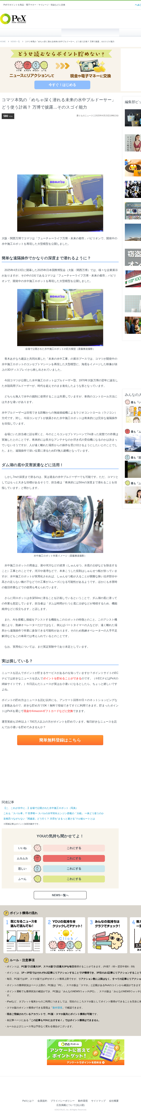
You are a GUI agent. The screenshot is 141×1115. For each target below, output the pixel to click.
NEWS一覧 (15, 41)
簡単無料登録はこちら (60, 740)
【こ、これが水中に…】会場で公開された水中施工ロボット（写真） (40, 808)
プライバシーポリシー (63, 1100)
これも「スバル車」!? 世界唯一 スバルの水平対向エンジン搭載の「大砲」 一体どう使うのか (53, 813)
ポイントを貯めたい (90, 33)
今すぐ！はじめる (62, 85)
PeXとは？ (28, 1100)
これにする (74, 848)
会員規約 (42, 1100)
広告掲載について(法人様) (70, 1105)
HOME (32, 33)
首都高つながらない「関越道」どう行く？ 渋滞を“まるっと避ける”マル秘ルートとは (49, 818)
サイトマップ (98, 1100)
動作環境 (57, 1007)
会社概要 (114, 1100)
